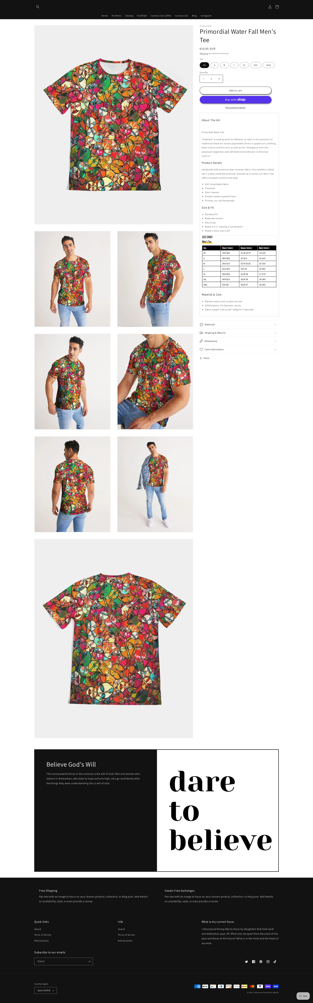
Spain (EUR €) (44, 990)
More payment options (236, 107)
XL (244, 65)
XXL (256, 65)
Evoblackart (258, 992)
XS (204, 65)
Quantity (204, 72)
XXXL (268, 65)
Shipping (204, 53)
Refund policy (41, 940)
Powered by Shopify (271, 992)
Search (37, 929)
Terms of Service (42, 934)
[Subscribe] (89, 961)
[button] (37, 6)
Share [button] (206, 358)
